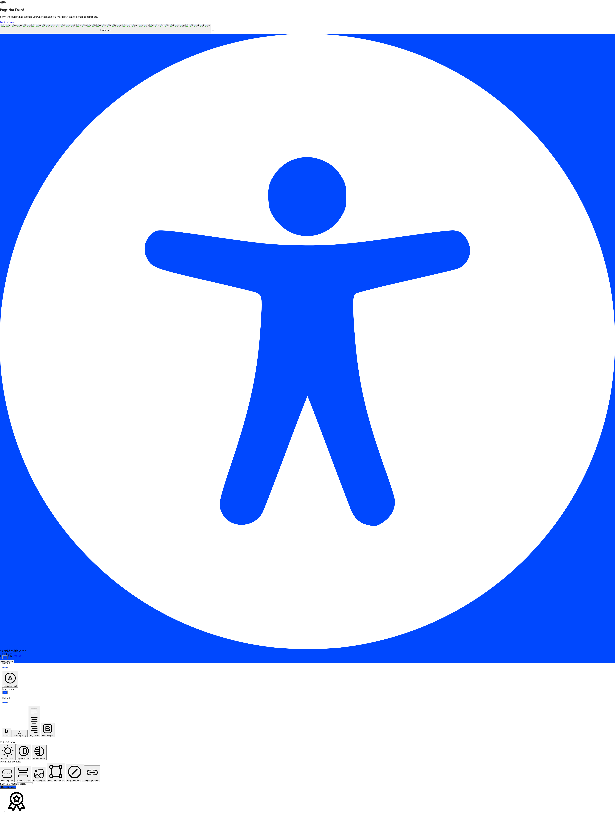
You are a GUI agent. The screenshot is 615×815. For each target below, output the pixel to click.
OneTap (17, 655)
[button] (213, 30)
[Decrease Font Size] (5, 667)
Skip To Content (8, 783)
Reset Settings (8, 787)
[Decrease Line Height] (5, 702)
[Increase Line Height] (5, 692)
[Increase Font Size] (5, 657)
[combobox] (105, 29)
